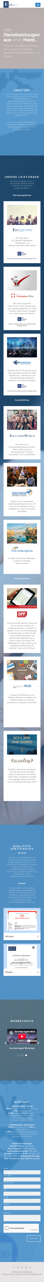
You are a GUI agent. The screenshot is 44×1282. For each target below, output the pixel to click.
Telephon (7, 1204)
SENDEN (33, 1238)
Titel (5, 1190)
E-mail (6, 1197)
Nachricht (7, 1213)
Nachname (8, 1175)
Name (6, 1168)
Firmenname (8, 1183)
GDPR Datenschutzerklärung (22, 1272)
